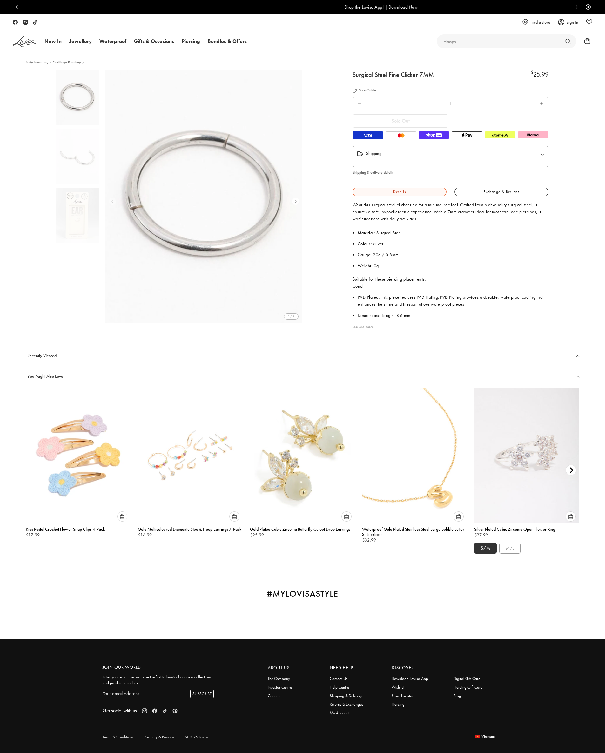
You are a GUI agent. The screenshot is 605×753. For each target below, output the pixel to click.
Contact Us (338, 678)
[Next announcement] (575, 7)
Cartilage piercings (67, 62)
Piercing (398, 704)
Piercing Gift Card (468, 687)
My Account (339, 713)
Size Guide (367, 90)
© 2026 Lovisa (197, 737)
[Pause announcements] (586, 7)
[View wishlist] (589, 22)
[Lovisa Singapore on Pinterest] (175, 710)
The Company (279, 678)
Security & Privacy (159, 737)
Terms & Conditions (118, 737)
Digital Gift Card (467, 678)
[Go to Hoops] (568, 41)
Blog (457, 695)
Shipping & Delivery (346, 695)
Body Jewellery (37, 62)
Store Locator (402, 695)
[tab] (400, 192)
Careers (274, 695)
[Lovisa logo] (25, 41)
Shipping (373, 153)
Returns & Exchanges (346, 704)
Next (295, 201)
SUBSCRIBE (202, 693)
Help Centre (339, 687)
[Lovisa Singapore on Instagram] (25, 22)
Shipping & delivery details (373, 172)
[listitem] (203, 196)
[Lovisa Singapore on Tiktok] (35, 22)
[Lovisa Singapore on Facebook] (15, 22)
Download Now (342, 7)
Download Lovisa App (410, 678)
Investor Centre (280, 687)
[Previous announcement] (18, 7)
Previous (112, 201)
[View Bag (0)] (585, 41)
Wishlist (398, 687)
